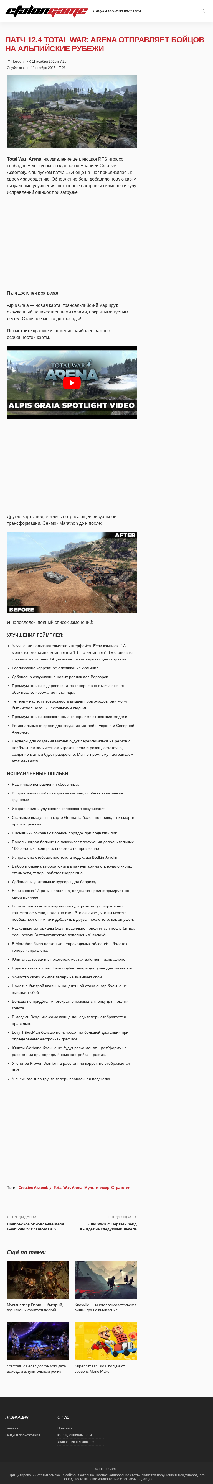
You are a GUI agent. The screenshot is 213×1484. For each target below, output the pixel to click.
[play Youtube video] (72, 382)
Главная (11, 1428)
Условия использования (76, 1442)
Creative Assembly (35, 1187)
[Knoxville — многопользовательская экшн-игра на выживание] (106, 1280)
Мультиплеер (96, 1187)
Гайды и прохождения (117, 11)
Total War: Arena (68, 1187)
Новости (18, 61)
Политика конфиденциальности (74, 1431)
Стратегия (120, 1187)
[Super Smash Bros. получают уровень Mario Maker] (106, 1341)
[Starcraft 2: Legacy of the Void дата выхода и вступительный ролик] (38, 1341)
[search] (203, 11)
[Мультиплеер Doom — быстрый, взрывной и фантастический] (38, 1280)
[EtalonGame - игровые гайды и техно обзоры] (46, 11)
